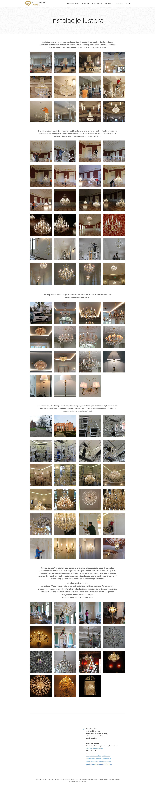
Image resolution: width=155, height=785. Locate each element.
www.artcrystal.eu (91, 753)
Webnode (83, 781)
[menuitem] (73, 3)
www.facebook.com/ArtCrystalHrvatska (98, 758)
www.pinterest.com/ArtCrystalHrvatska (98, 761)
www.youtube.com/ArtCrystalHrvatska (98, 756)
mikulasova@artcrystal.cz (94, 748)
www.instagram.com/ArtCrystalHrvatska (99, 764)
